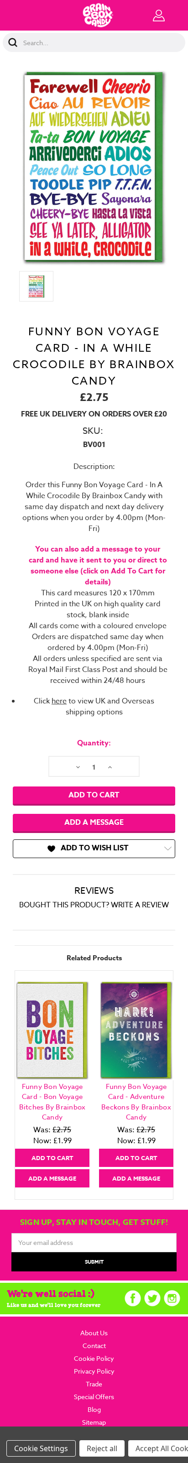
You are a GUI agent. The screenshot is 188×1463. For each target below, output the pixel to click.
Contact (94, 1345)
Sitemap (94, 1422)
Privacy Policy (94, 1371)
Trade (94, 1384)
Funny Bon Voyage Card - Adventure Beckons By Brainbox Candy (136, 1102)
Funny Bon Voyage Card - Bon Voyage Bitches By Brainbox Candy (52, 1102)
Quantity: (94, 743)
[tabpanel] (52, 1083)
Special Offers (94, 1396)
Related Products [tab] (94, 958)
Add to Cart (52, 1158)
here (59, 701)
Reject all (102, 1448)
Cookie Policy (94, 1358)
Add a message (94, 822)
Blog (94, 1409)
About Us (94, 1332)
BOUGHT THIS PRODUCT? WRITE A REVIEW (94, 905)
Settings (54, 1448)
